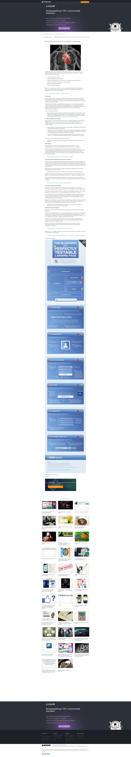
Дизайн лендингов (80, 736)
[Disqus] (65, 687)
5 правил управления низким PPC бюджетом (64, 671)
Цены (67, 2)
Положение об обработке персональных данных (58, 736)
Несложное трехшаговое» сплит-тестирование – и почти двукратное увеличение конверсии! (66, 235)
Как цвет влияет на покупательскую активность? (81, 543)
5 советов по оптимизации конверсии (81, 511)
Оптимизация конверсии (81, 738)
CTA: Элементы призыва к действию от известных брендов (59, 182)
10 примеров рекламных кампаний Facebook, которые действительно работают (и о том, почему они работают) (48, 607)
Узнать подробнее (64, 28)
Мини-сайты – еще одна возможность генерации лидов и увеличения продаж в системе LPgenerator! (49, 639)
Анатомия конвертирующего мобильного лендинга (47, 512)
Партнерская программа (69, 739)
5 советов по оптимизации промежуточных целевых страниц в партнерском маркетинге (64, 543)
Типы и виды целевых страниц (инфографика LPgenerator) (80, 559)
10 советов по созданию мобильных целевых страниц (48, 575)
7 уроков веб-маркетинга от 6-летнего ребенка (48, 543)
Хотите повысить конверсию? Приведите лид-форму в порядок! (60, 156)
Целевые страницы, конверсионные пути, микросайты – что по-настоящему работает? (65, 590)
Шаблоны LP (63, 2)
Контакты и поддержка (58, 737)
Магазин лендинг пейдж (69, 738)
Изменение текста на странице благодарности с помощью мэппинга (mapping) (64, 623)
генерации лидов (74, 71)
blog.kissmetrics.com (55, 474)
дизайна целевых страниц (59, 88)
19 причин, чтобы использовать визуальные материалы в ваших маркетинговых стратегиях (47, 590)
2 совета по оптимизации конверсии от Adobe (82, 575)
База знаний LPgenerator (46, 738)
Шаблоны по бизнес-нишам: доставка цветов (65, 527)
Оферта (55, 739)
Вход (79, 2)
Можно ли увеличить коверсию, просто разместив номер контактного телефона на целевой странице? (82, 655)
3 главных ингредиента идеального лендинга (64, 512)
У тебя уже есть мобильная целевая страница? (81, 606)
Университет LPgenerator (46, 736)
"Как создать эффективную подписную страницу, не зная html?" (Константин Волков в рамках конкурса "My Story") (49, 671)
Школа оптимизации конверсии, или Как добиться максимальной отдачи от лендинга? (49, 527)
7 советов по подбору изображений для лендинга (60, 122)
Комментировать (55, 486)
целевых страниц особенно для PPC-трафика (68, 116)
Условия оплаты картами (45, 754)
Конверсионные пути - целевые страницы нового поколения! (60, 228)
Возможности (58, 2)
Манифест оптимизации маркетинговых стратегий (82, 623)
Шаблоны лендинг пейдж (69, 736)
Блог (42, 735)
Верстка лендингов (80, 735)
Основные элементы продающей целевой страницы (58, 93)
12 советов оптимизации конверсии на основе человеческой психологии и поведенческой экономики (65, 559)
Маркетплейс (67, 740)
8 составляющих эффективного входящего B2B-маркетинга (80, 527)
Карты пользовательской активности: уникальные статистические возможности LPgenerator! (48, 623)
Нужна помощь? (74, 2)
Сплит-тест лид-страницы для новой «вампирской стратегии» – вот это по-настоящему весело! (81, 639)
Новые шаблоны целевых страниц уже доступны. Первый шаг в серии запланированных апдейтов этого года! (65, 655)
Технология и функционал (70, 735)
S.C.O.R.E (59, 605)
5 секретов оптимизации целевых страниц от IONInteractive (64, 575)
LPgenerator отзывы (45, 739)
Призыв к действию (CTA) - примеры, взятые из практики (64, 639)
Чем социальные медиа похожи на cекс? (49, 558)
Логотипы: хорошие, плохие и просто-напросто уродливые (81, 590)
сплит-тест (52, 231)
